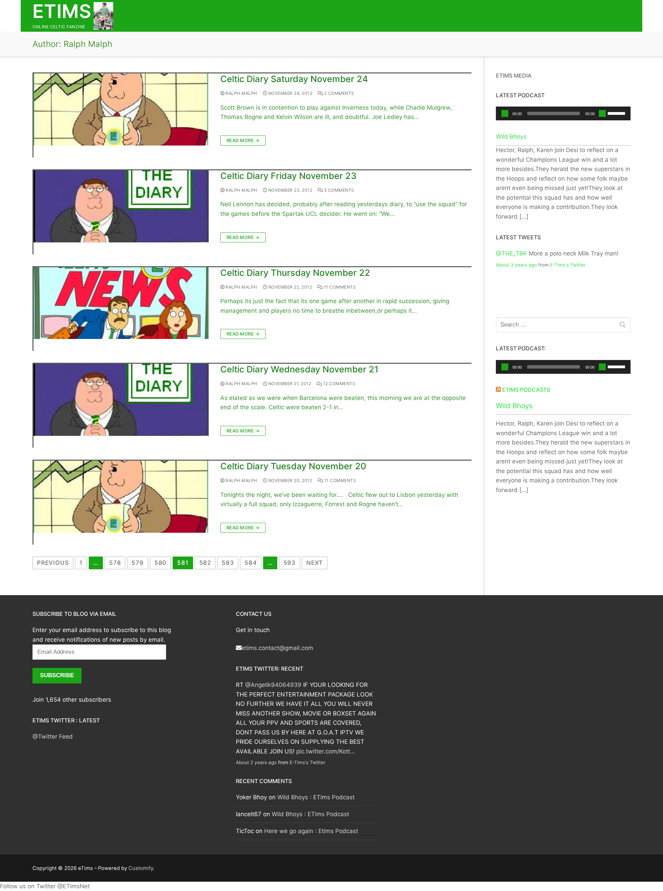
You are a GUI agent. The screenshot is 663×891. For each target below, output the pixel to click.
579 (137, 562)
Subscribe (57, 675)
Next (314, 562)
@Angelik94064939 (273, 684)
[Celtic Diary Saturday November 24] (121, 109)
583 (228, 562)
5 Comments (338, 190)
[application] (563, 113)
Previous (53, 562)
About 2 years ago (256, 762)
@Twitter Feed (52, 736)
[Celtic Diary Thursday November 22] (121, 303)
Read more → (243, 140)
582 (205, 562)
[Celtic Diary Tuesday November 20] (121, 497)
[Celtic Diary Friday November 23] (121, 206)
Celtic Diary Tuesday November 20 (293, 466)
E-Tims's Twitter (568, 265)
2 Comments (338, 93)
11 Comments (339, 287)
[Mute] (602, 113)
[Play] (504, 113)
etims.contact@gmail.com (277, 647)
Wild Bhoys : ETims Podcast (316, 797)
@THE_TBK (511, 253)
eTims (61, 11)
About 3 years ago (516, 265)
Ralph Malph (240, 93)
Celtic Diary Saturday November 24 (294, 78)
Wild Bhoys (511, 136)
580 (160, 562)
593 (290, 562)
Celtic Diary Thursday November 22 (295, 272)
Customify (140, 868)
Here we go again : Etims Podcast (311, 831)
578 (115, 562)
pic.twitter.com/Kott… (325, 751)
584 (250, 562)
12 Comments (338, 383)
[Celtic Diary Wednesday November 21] (121, 400)
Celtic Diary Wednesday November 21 (299, 369)
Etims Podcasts (526, 389)
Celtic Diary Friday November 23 (288, 175)
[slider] (617, 113)
